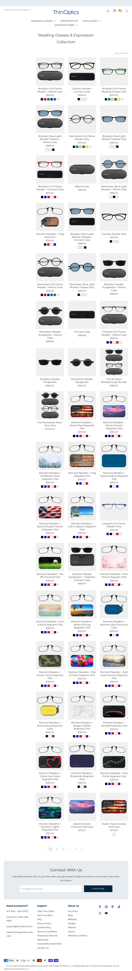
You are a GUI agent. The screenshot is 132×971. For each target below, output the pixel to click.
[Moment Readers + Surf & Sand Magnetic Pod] (50, 604)
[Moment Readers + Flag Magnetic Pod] (82, 456)
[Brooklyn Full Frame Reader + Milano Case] (50, 72)
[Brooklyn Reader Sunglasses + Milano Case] (114, 267)
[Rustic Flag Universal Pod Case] (114, 807)
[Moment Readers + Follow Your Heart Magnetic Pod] (50, 756)
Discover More (64, 25)
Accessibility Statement (49, 944)
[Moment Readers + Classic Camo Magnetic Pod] (50, 655)
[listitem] (66, 3)
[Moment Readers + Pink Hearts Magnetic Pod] (114, 557)
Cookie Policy (44, 927)
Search (71, 931)
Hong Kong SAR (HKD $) (16, 10)
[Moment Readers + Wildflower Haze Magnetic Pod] (50, 456)
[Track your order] (115, 10)
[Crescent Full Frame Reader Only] (114, 506)
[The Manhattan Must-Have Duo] (50, 405)
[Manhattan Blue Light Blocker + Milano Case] (114, 169)
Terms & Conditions (47, 931)
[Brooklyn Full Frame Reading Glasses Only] (114, 72)
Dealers (72, 923)
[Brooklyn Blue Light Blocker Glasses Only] (114, 119)
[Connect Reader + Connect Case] (82, 72)
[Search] (127, 11)
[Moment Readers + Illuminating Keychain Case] (50, 706)
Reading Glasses (42, 21)
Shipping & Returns (47, 935)
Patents (72, 927)
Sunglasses (90, 21)
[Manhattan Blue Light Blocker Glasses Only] (82, 267)
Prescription (69, 21)
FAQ (39, 919)
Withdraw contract (77, 935)
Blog (70, 915)
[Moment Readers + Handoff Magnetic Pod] (114, 706)
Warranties (42, 940)
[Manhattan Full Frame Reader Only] (82, 119)
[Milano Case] (82, 169)
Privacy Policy (44, 923)
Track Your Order (45, 911)
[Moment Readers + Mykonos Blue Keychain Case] (114, 604)
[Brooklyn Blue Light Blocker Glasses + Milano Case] (50, 119)
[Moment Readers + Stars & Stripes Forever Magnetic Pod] (50, 506)
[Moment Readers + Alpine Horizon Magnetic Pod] (114, 405)
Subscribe (98, 888)
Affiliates (72, 919)
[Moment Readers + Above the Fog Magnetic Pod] (82, 604)
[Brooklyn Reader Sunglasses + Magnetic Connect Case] (82, 557)
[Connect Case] (82, 315)
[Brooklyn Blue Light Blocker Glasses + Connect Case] (82, 217)
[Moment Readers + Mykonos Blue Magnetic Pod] (114, 456)
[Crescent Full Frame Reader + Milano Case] (114, 315)
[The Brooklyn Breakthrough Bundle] (114, 362)
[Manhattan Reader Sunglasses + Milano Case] (50, 315)
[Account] (108, 11)
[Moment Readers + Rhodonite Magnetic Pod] (82, 756)
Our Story (73, 911)
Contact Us (43, 948)
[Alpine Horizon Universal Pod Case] (82, 807)
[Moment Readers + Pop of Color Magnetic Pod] (82, 655)
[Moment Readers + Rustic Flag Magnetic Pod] (82, 405)
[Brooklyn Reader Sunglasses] (50, 362)
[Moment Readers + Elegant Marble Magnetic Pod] (82, 706)
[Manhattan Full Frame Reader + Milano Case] (50, 267)
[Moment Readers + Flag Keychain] (50, 217)
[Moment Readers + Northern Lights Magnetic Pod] (50, 807)
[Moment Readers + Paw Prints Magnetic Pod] (114, 756)
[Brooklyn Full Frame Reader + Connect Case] (50, 169)
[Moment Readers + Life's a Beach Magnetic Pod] (82, 506)
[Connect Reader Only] (114, 217)
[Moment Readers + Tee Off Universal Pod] (50, 557)
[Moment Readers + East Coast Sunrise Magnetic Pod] (114, 655)
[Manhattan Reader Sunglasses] (82, 362)
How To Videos (44, 915)
